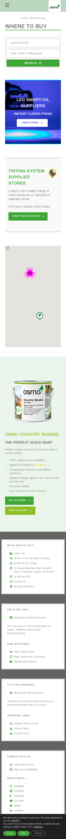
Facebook (19, 796)
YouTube (19, 801)
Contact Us (20, 582)
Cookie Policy (21, 734)
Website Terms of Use (26, 724)
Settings (38, 833)
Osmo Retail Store (24, 652)
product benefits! (37, 491)
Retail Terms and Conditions (29, 657)
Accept (10, 833)
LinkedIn (18, 811)
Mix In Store (17, 501)
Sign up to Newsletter (26, 770)
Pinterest (19, 791)
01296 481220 (22, 577)
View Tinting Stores (26, 216)
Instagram (19, 786)
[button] (39, 316)
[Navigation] (7, 6)
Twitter (17, 806)
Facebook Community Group (30, 618)
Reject (23, 833)
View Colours (18, 511)
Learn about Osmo (24, 765)
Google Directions (24, 587)
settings (38, 827)
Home (24, 18)
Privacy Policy (21, 729)
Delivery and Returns (25, 662)
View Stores (30, 123)
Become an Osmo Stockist (28, 693)
